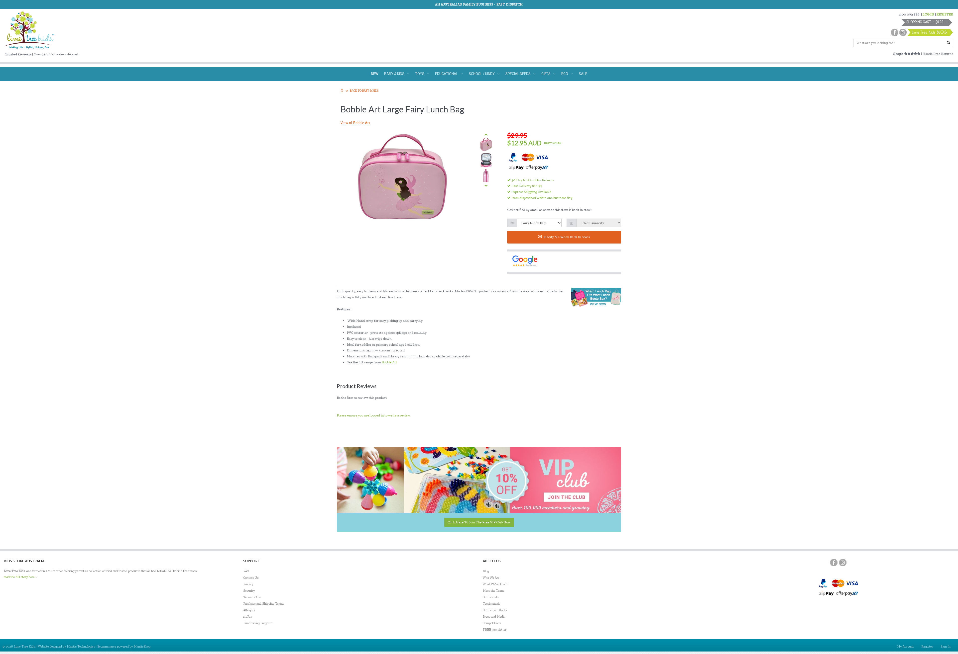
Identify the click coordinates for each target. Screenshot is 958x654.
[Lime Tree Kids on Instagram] (842, 562)
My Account (905, 646)
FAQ (246, 571)
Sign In (946, 646)
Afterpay (249, 610)
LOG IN (928, 14)
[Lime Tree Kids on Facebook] (834, 562)
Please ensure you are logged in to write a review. (374, 415)
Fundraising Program (257, 623)
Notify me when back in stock (567, 237)
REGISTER (945, 14)
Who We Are (491, 577)
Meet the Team (493, 590)
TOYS (419, 74)
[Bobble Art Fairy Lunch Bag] (486, 145)
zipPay (247, 616)
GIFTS (546, 74)
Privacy (248, 584)
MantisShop (142, 646)
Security (249, 590)
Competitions (492, 623)
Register (927, 646)
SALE (583, 74)
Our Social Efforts (495, 610)
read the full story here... (20, 577)
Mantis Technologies (81, 646)
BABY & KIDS (394, 74)
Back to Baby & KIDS (364, 90)
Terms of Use (252, 597)
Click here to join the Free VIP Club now (479, 522)
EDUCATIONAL (446, 74)
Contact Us (250, 577)
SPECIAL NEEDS (518, 74)
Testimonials (491, 603)
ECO (564, 74)
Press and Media (494, 616)
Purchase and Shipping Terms (263, 603)
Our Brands (490, 597)
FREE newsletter (494, 629)
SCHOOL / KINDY (482, 74)
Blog (486, 571)
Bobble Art (390, 362)
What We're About (495, 584)
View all (355, 123)
